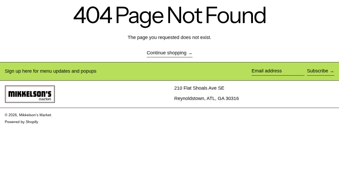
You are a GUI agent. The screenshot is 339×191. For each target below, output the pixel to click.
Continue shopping (166, 52)
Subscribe (317, 70)
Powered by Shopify (21, 122)
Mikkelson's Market (35, 115)
